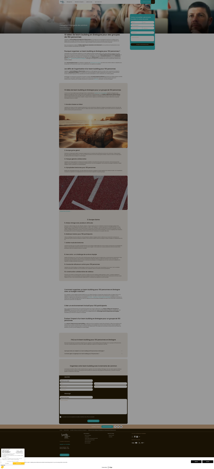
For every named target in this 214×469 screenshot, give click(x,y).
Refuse (196, 461)
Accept (207, 461)
